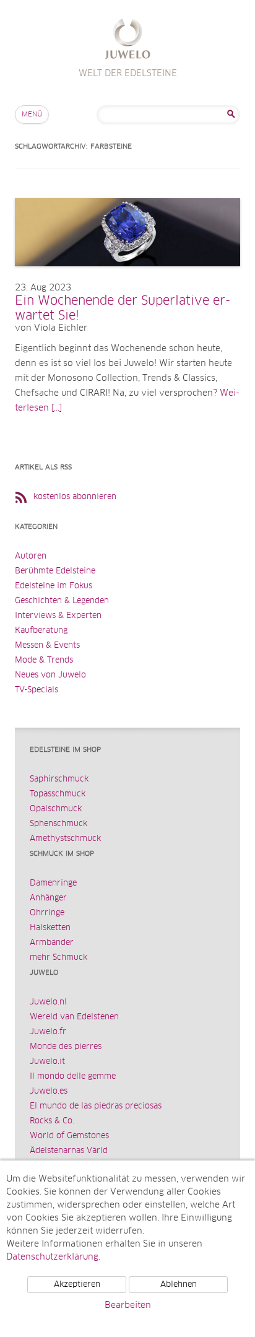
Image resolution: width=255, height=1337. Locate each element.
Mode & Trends (44, 660)
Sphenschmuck (58, 824)
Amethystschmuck (65, 839)
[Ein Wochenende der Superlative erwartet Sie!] (127, 278)
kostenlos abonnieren (74, 497)
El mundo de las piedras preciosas (96, 1106)
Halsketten (50, 928)
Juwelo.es (48, 1091)
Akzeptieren (77, 1285)
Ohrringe (47, 913)
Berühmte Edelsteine (55, 571)
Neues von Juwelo (50, 675)
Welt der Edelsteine (127, 40)
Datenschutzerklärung (52, 1257)
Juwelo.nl (48, 1002)
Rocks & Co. (52, 1121)
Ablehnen (178, 1285)
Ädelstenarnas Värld (69, 1151)
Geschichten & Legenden (62, 601)
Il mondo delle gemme (73, 1077)
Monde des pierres (66, 1047)
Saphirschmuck (59, 779)
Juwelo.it (47, 1062)
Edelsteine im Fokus (53, 586)
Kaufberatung (41, 631)
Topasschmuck (57, 794)
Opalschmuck (56, 809)
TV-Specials (36, 690)
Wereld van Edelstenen (74, 1017)
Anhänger (48, 898)
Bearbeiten (128, 1305)
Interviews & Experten (58, 616)
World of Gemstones (69, 1136)
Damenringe (53, 883)
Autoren (30, 556)
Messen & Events (47, 646)
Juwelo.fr (48, 1032)
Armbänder (52, 943)
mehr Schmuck (58, 958)
